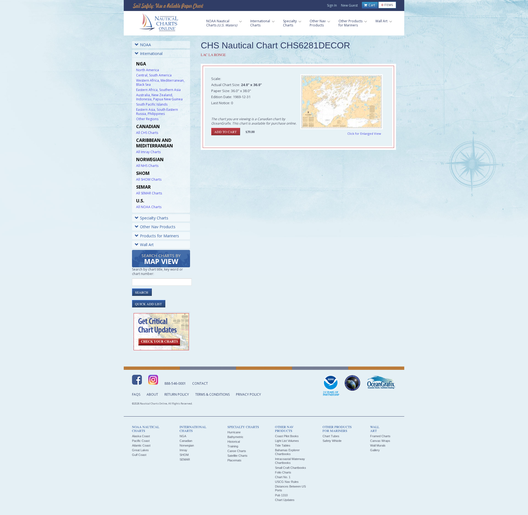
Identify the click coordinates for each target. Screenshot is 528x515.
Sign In (332, 5)
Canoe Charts (236, 451)
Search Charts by (161, 259)
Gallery (375, 450)
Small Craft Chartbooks (290, 467)
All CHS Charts (147, 132)
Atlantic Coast (141, 445)
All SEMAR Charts (149, 193)
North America (147, 70)
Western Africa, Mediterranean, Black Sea (160, 82)
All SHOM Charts (148, 179)
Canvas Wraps (380, 440)
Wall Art (147, 244)
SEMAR (185, 459)
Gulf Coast (139, 454)
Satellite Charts (237, 455)
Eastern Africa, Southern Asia (158, 89)
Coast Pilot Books (287, 436)
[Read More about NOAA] (331, 386)
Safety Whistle (332, 440)
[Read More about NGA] (352, 383)
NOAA (145, 44)
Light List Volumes (287, 440)
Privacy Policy (248, 394)
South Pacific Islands (151, 104)
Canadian (186, 440)
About (152, 394)
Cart (371, 5)
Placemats (234, 460)
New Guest (349, 5)
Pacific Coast (141, 440)
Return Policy (176, 394)
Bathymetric (235, 437)
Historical (233, 441)
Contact (200, 383)
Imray (183, 450)
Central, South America (154, 75)
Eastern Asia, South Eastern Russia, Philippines (157, 111)
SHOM (184, 454)
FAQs (136, 394)
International (151, 53)
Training (232, 446)
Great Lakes (140, 450)
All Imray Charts (148, 152)
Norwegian (187, 445)
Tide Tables (282, 445)
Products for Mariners (159, 235)
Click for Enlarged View (364, 133)
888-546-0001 (175, 383)
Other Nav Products (157, 226)
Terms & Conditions (212, 394)
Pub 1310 (281, 495)
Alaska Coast (141, 436)
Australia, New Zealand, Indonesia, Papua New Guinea (159, 97)
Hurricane (234, 432)
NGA (183, 436)
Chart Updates (285, 500)
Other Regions (147, 119)
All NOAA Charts (148, 207)
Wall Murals (378, 445)
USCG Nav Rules (287, 481)
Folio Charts (283, 472)
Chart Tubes (331, 436)
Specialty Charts (154, 218)
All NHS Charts (147, 165)
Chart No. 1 (282, 477)
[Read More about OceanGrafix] (381, 383)
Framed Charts (380, 436)
